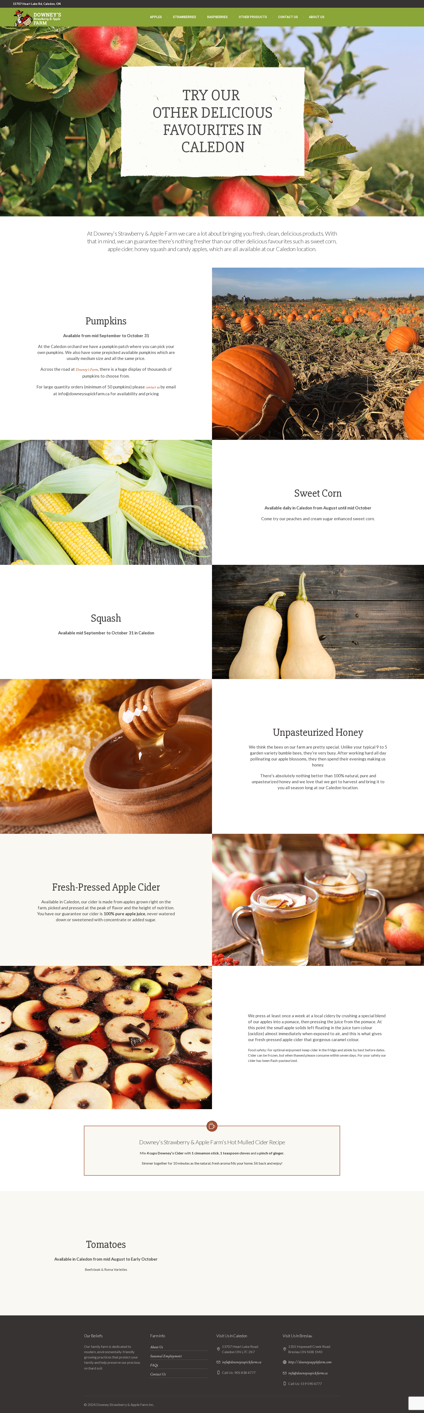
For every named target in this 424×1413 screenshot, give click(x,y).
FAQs (154, 1365)
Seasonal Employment (166, 1356)
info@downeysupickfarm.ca (241, 1362)
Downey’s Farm (87, 369)
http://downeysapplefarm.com (309, 1362)
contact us (153, 387)
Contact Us (158, 1374)
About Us (156, 1347)
